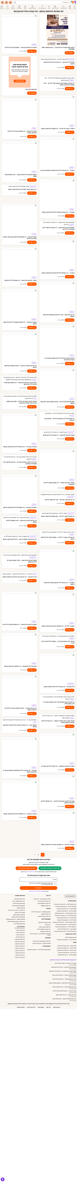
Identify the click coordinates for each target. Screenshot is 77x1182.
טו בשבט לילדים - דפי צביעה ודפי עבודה (65, 915)
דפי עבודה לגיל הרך (20, 928)
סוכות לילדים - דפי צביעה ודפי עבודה (66, 909)
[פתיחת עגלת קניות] (10, 2)
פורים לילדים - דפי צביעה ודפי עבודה (66, 918)
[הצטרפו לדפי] (2, 2)
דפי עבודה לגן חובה (20, 939)
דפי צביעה (33, 186)
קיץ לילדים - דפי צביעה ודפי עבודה (67, 952)
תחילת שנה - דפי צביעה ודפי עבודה (66, 946)
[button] (3, 1179)
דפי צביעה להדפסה (19, 899)
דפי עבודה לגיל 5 (20, 935)
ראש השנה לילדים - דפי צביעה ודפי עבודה (65, 904)
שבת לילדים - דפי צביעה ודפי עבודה (66, 939)
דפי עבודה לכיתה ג (20, 946)
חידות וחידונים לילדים (19, 924)
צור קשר (48, 1007)
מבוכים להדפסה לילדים (19, 906)
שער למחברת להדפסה (44, 922)
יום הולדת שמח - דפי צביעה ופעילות (15, 919)
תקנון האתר (41, 891)
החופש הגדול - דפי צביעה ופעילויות (67, 955)
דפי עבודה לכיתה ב (20, 944)
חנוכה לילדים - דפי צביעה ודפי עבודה (66, 911)
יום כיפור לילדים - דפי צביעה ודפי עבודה (65, 906)
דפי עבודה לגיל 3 (20, 930)
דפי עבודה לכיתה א (20, 941)
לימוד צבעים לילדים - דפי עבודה (42, 899)
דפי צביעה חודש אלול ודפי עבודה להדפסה (63, 960)
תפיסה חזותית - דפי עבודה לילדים (42, 943)
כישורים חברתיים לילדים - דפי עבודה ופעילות (39, 949)
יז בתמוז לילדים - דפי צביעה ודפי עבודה (65, 927)
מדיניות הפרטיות (30, 871)
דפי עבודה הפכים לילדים (44, 903)
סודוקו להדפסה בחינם (19, 915)
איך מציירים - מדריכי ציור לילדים (16, 910)
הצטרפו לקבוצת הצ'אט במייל (26, 868)
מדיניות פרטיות (31, 1007)
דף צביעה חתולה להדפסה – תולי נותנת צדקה (64, 999)
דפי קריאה (48, 925)
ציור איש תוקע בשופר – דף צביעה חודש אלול (64, 979)
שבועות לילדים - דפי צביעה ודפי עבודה (66, 924)
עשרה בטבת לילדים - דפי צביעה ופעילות (65, 913)
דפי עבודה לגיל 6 (20, 937)
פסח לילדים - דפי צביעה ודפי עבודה (66, 920)
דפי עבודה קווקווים (46, 906)
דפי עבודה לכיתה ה (20, 950)
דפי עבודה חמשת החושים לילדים (16, 921)
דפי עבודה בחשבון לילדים (44, 929)
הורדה (31, 51)
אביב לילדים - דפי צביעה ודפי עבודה (66, 950)
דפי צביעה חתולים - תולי (18, 901)
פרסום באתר (56, 1007)
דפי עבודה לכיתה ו (20, 953)
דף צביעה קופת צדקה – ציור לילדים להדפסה (64, 987)
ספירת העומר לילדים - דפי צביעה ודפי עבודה (64, 922)
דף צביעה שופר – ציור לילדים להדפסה (66, 995)
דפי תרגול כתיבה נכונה (45, 927)
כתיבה (34, 234)
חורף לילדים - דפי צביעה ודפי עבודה (66, 948)
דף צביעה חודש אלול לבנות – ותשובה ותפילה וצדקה (62, 983)
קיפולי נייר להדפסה (20, 912)
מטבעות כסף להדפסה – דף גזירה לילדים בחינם (63, 967)
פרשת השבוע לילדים (70, 937)
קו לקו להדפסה (21, 908)
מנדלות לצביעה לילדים (19, 903)
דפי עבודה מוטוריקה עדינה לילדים (42, 941)
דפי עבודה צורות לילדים (44, 901)
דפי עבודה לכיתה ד (20, 948)
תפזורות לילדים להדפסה (18, 917)
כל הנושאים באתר (70, 896)
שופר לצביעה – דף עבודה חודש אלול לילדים (64, 991)
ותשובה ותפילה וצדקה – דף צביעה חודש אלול (64, 975)
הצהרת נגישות (21, 1007)
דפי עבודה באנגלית (45, 931)
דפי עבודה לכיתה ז (20, 955)
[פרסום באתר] (6, 2)
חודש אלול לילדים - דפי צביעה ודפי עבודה (65, 931)
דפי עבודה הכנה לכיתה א (44, 916)
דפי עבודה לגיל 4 (20, 932)
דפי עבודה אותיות (46, 914)
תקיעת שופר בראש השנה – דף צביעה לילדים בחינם (62, 971)
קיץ (35, 398)
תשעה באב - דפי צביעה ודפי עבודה (66, 929)
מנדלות (71, 59)
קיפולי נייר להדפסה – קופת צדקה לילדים (65, 963)
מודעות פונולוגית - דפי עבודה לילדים (41, 912)
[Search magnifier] (15, 2)
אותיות (34, 44)
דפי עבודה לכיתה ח (20, 957)
